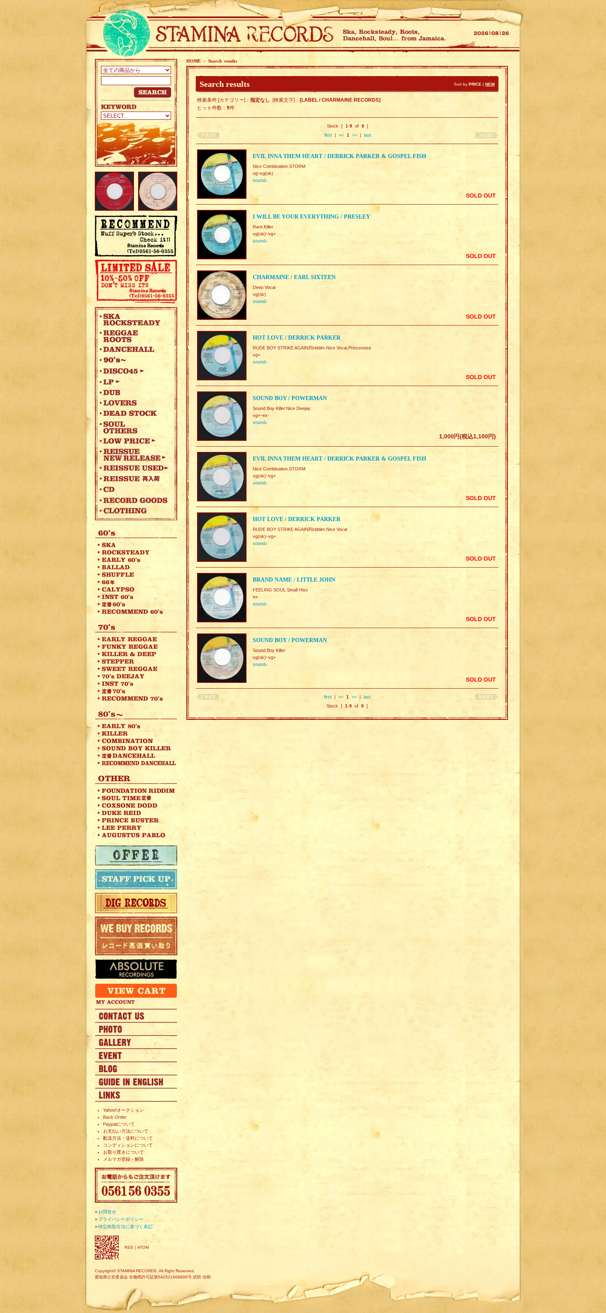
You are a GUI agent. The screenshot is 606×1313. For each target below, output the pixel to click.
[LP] (134, 381)
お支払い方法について (125, 1131)
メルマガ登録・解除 (123, 1159)
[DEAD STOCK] (134, 413)
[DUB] (134, 392)
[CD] (134, 489)
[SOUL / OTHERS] (134, 427)
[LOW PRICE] (134, 440)
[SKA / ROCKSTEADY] (134, 319)
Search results (222, 60)
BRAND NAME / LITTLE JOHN (294, 580)
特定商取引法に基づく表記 (125, 1226)
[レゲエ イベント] (136, 1055)
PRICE (475, 84)
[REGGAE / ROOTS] (134, 336)
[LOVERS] (134, 403)
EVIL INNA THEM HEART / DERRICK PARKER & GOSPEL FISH (339, 156)
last (367, 135)
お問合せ (107, 1211)
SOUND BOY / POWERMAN (290, 398)
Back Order (115, 1117)
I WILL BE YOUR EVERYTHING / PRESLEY (311, 217)
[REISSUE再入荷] (134, 478)
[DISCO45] (134, 370)
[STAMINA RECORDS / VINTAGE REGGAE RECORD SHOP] (215, 34)
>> (354, 135)
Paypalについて (119, 1124)
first (328, 135)
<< (341, 135)
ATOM (143, 1247)
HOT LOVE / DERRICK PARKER (297, 338)
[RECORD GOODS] (134, 500)
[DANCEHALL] (134, 349)
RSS (128, 1247)
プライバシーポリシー (120, 1219)
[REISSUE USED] (134, 468)
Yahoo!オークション (123, 1110)
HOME (193, 60)
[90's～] (134, 360)
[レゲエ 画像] (136, 1028)
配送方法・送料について (128, 1138)
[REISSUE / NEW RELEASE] (134, 454)
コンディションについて (128, 1145)
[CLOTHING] (134, 510)
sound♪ (260, 180)
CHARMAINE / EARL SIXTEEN (294, 277)
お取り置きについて (123, 1152)
